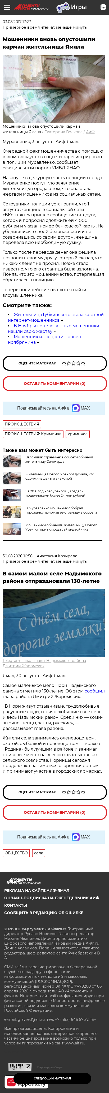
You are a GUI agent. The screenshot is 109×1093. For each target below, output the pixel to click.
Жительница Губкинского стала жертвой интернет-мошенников (56, 317)
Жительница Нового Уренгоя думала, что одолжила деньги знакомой (59, 476)
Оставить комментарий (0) (54, 383)
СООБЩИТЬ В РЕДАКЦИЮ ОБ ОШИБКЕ (43, 912)
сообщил (95, 691)
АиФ (90, 132)
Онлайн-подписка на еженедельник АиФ (51, 898)
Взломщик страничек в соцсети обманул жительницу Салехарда (59, 459)
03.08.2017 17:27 (17, 21)
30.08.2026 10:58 (18, 556)
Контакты (15, 905)
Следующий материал (52, 1078)
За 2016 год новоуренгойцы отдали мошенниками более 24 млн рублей (55, 493)
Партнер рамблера (49, 1067)
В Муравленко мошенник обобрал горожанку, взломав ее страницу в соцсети (61, 510)
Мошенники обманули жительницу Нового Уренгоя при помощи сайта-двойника (61, 527)
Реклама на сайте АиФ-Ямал (36, 890)
